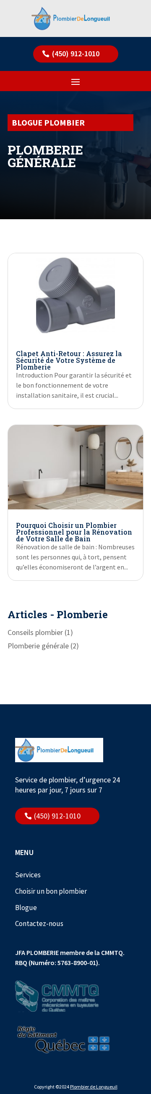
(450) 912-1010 (75, 53)
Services (28, 874)
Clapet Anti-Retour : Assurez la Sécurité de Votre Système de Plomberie (69, 360)
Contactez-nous (39, 923)
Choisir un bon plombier (51, 891)
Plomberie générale (38, 646)
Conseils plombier (35, 632)
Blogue (26, 907)
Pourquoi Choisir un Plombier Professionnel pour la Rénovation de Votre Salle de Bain (74, 532)
